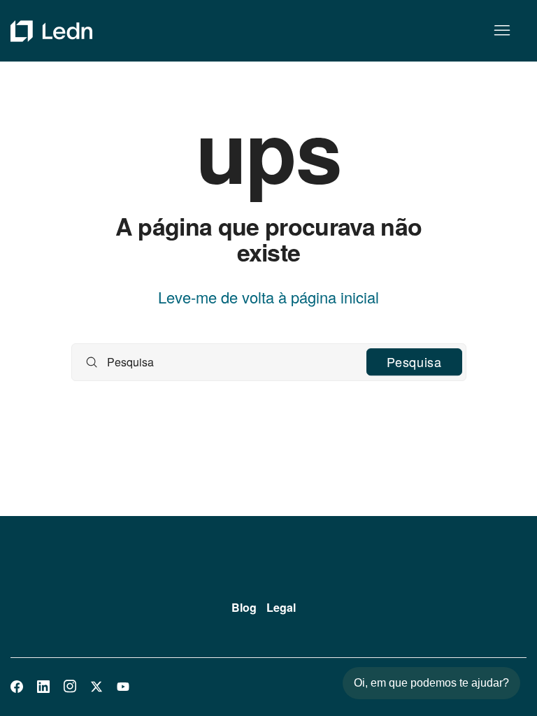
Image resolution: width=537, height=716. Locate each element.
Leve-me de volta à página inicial (268, 297)
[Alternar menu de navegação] (502, 30)
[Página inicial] (51, 31)
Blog (244, 607)
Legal (281, 607)
